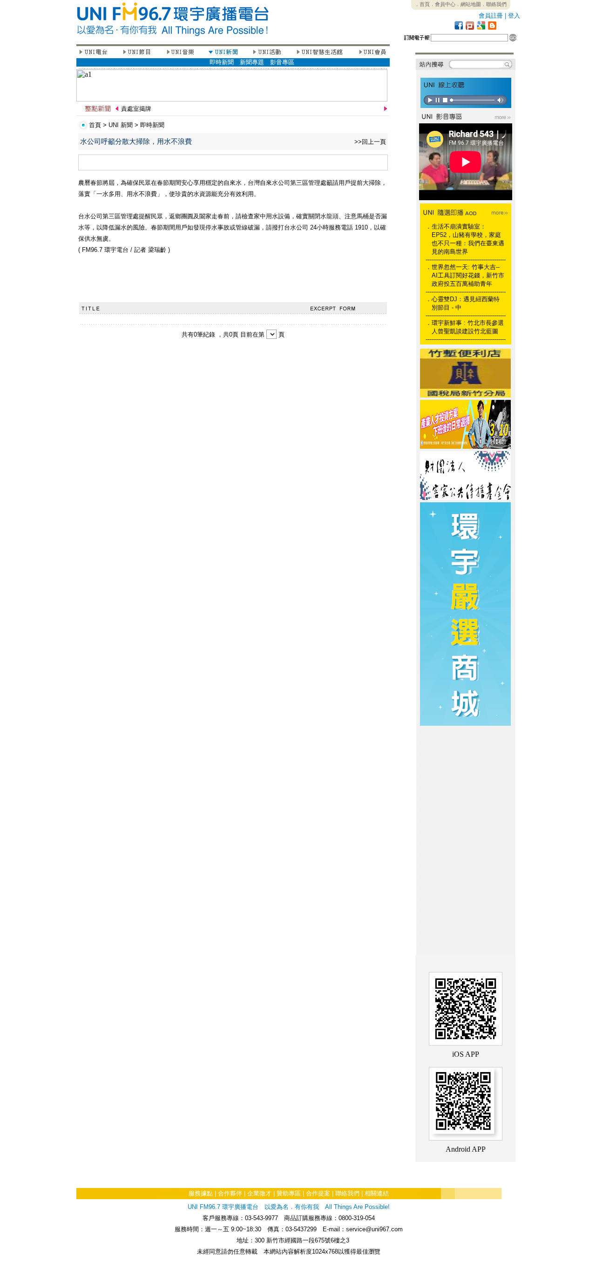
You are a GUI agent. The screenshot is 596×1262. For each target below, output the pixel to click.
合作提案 (318, 1193)
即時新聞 (222, 62)
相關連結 (377, 1193)
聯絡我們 (347, 1193)
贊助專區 (289, 1193)
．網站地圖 (468, 4)
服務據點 (201, 1193)
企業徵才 (259, 1193)
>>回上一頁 (370, 141)
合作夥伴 (230, 1193)
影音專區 (282, 62)
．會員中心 (442, 4)
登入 (514, 15)
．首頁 (422, 4)
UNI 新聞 (120, 124)
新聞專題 (252, 62)
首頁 (95, 124)
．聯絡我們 (494, 4)
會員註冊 (491, 15)
